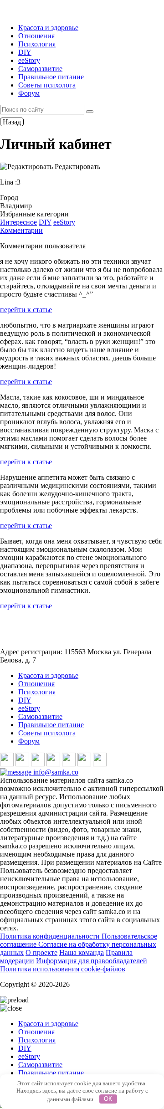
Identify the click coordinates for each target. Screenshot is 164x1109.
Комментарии (21, 230)
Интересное (18, 222)
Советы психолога (47, 85)
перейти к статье (26, 309)
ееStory (29, 60)
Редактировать (76, 166)
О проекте (41, 952)
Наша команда (81, 952)
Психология (37, 44)
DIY (24, 52)
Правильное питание (51, 77)
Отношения (36, 36)
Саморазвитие (40, 68)
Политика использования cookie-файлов (62, 969)
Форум (29, 93)
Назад (12, 122)
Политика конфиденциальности (51, 936)
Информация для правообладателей (91, 961)
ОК (108, 1098)
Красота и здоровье (48, 27)
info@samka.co (54, 772)
